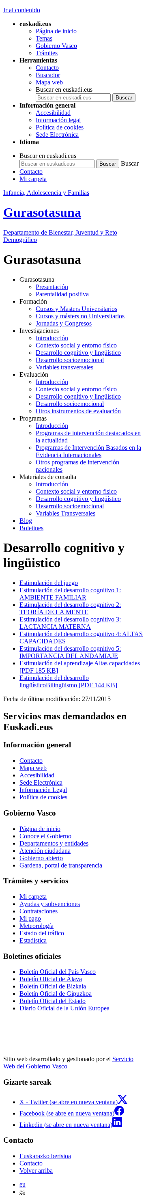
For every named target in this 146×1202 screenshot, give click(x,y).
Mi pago (30, 918)
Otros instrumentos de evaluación (78, 411)
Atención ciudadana (45, 850)
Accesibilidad (53, 112)
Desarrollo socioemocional (70, 359)
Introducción (52, 337)
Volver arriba (36, 1170)
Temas (44, 38)
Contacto (47, 67)
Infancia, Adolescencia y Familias (46, 192)
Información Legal (43, 789)
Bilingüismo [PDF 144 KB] (68, 681)
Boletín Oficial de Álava (50, 978)
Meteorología (36, 925)
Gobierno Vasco (56, 45)
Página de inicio (56, 31)
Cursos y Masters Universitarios (76, 308)
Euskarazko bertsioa (45, 1155)
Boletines (31, 527)
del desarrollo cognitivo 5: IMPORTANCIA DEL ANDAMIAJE (70, 652)
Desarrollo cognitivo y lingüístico (78, 352)
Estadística (33, 940)
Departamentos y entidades (53, 843)
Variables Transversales (65, 513)
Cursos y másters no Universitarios (80, 316)
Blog (25, 520)
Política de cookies (60, 127)
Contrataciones (38, 911)
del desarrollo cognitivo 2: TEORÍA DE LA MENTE (70, 608)
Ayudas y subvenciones (49, 903)
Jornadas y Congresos (64, 323)
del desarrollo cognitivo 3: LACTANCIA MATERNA (70, 623)
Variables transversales (64, 367)
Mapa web (49, 82)
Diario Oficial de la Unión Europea (64, 1008)
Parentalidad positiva (62, 294)
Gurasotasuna (42, 212)
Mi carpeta (33, 178)
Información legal (58, 120)
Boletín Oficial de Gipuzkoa (55, 993)
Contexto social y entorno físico (76, 345)
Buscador (48, 74)
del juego (48, 582)
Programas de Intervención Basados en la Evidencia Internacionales (88, 451)
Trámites (47, 53)
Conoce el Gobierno (45, 836)
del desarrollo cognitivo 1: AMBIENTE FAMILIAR (70, 594)
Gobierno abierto (41, 858)
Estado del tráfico (41, 933)
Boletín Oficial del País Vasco (57, 971)
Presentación (52, 286)
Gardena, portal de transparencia (60, 865)
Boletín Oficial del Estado (52, 1000)
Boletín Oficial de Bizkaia (52, 986)
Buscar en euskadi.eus (64, 89)
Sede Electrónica (57, 134)
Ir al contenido (21, 9)
